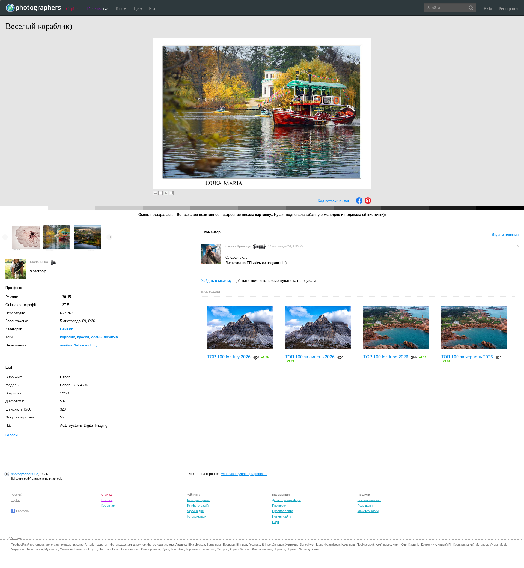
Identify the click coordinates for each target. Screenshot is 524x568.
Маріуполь (18, 549)
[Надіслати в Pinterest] (368, 203)
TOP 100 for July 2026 (229, 357)
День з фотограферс (286, 500)
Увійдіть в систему (216, 281)
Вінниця (241, 544)
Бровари (229, 544)
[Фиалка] (26, 226)
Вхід (488, 8)
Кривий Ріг (445, 544)
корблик (67, 337)
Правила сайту (282, 511)
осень (96, 337)
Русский (16, 494)
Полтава (105, 549)
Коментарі (108, 505)
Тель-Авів (177, 549)
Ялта (315, 549)
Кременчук (428, 544)
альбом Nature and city (78, 345)
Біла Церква (196, 544)
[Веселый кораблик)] (56, 226)
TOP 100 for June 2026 (385, 357)
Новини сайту (281, 516)
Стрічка (73, 8)
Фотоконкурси (196, 516)
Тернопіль (193, 549)
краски (83, 337)
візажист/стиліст (84, 544)
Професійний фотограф (27, 544)
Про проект (280, 505)
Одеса (92, 549)
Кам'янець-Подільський (357, 544)
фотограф (52, 544)
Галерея (97, 8)
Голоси (11, 435)
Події (275, 522)
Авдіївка (181, 544)
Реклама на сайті (369, 500)
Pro (152, 8)
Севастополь (130, 549)
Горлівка (254, 544)
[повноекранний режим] (171, 193)
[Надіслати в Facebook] (359, 203)
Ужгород (222, 549)
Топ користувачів (198, 500)
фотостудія (155, 544)
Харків (234, 549)
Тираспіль (208, 549)
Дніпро (266, 544)
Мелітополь (35, 549)
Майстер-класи (368, 511)
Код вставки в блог (333, 201)
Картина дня (195, 511)
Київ (404, 544)
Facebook (22, 511)
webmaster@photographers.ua (244, 474)
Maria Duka (39, 262)
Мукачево (51, 549)
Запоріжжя (307, 544)
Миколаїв (66, 549)
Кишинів (413, 544)
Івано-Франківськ (328, 544)
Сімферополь (150, 549)
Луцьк (494, 544)
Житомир (291, 544)
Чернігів (292, 549)
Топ (119, 8)
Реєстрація (508, 8)
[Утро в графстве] (87, 226)
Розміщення (366, 505)
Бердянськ (214, 544)
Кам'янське (383, 544)
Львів (503, 544)
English (15, 500)
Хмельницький (262, 549)
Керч (396, 544)
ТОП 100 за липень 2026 (310, 357)
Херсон (245, 549)
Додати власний (505, 235)
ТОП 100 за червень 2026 (467, 357)
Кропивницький (463, 544)
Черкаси (279, 549)
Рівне (116, 549)
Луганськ (482, 544)
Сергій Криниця (238, 246)
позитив (111, 337)
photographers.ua (24, 474)
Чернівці (304, 549)
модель (66, 544)
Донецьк (278, 544)
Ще (136, 8)
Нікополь (80, 549)
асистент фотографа (111, 544)
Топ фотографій (198, 505)
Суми (165, 549)
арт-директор (136, 544)
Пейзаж (66, 329)
